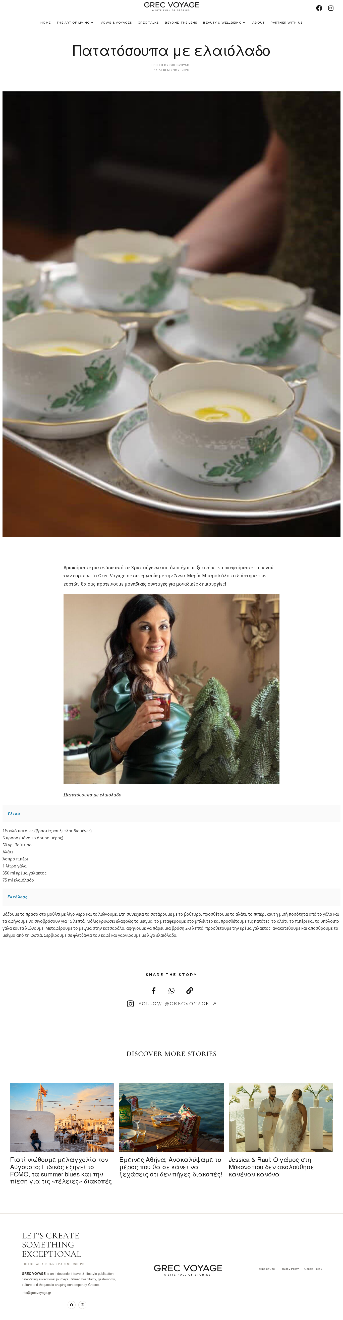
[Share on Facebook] (153, 876)
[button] (238, 1210)
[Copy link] (190, 876)
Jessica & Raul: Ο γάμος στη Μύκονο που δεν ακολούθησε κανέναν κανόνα (271, 1052)
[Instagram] (82, 1191)
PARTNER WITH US (279, 1308)
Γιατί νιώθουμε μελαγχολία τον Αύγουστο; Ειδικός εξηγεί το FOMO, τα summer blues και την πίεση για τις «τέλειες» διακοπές (61, 1055)
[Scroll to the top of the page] (331, 1308)
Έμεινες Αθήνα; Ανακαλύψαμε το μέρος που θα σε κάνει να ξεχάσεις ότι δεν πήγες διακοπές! (170, 1052)
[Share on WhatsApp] (171, 876)
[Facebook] (72, 1191)
